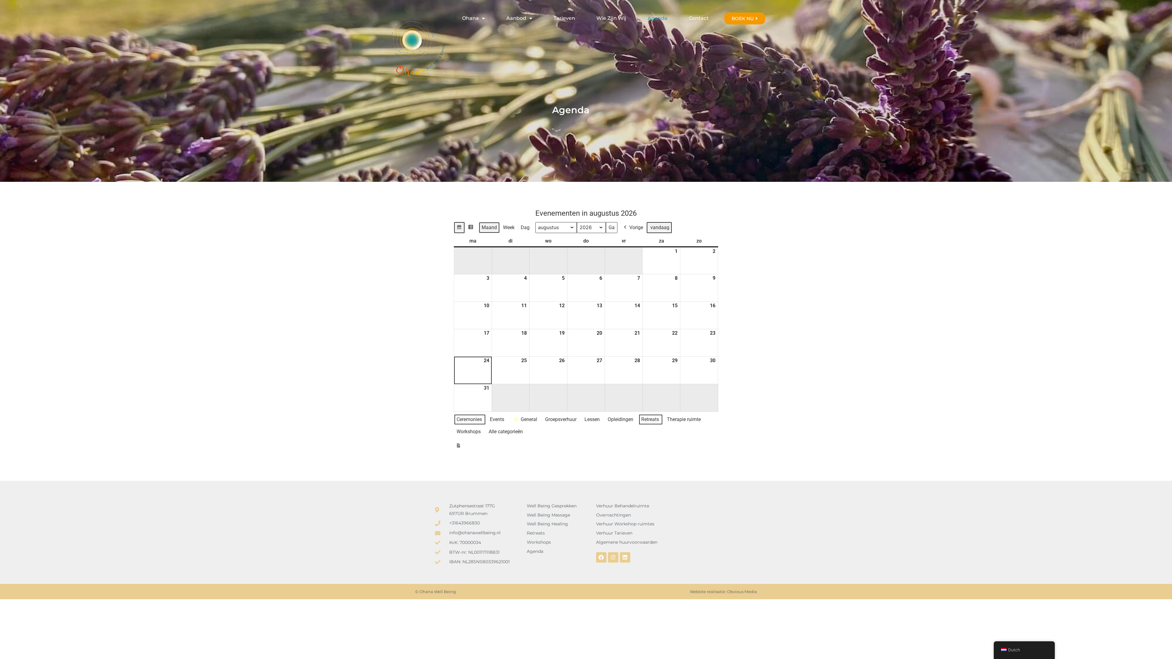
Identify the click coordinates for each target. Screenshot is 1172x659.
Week (509, 227)
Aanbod (516, 18)
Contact (699, 18)
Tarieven (564, 18)
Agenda (657, 18)
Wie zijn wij (611, 18)
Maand (489, 227)
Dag (525, 227)
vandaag (659, 227)
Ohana (470, 18)
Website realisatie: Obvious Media (723, 591)
